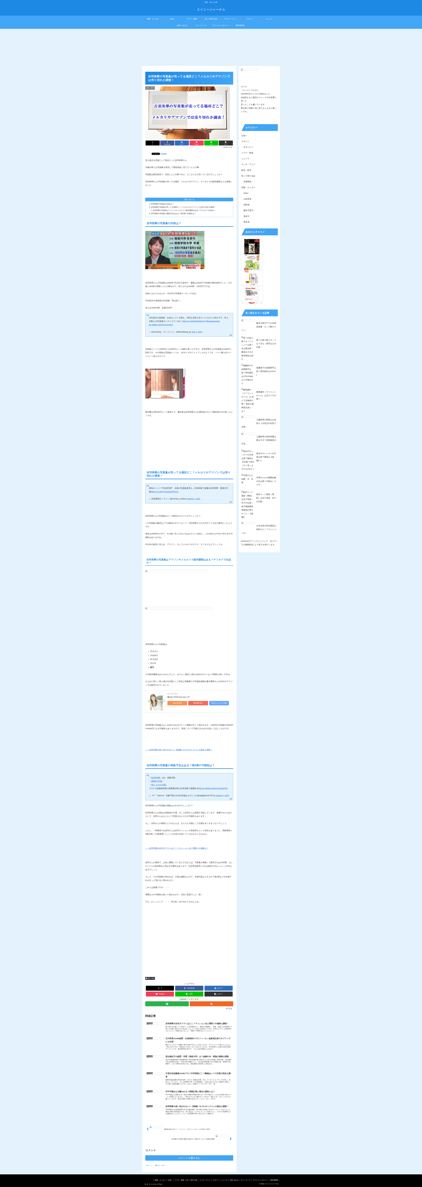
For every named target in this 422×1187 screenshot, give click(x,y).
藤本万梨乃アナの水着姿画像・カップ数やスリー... (258, 326)
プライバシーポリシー (260, 1180)
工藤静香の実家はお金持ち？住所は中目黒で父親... (258, 423)
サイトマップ (245, 1180)
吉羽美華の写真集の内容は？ (162, 204)
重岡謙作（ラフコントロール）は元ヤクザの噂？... (266, 395)
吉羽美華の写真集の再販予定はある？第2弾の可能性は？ (173, 213)
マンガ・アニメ (248, 164)
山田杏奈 (247, 199)
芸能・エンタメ (248, 187)
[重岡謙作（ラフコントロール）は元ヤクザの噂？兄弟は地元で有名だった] (259, 388)
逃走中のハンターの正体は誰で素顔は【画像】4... (266, 457)
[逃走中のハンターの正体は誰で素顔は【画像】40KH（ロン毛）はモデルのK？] (259, 449)
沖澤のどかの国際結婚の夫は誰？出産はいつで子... (266, 481)
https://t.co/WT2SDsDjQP (162, 492)
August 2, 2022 (193, 499)
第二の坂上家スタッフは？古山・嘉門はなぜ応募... (266, 343)
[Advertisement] (211, 46)
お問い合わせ (234, 1180)
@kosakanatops (213, 321)
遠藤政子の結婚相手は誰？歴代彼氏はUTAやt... (266, 371)
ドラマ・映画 (247, 153)
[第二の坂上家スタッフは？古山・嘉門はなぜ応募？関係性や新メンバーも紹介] (259, 336)
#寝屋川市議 (156, 781)
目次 (186, 199)
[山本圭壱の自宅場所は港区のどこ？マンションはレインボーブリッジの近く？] (259, 522)
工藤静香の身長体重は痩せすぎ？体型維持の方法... (258, 440)
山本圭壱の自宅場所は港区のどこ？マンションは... (258, 529)
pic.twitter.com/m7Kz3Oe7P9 (214, 788)
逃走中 (246, 216)
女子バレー (248, 147)
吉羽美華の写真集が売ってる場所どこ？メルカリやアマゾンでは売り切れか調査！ (183, 207)
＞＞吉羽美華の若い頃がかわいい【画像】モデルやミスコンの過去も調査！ (179, 750)
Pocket (164, 154)
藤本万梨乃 (248, 210)
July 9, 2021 (197, 332)
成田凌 (246, 205)
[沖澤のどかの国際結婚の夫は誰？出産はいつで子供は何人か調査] (259, 474)
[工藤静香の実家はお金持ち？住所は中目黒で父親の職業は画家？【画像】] (259, 416)
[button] (226, 143)
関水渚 (246, 222)
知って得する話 (248, 176)
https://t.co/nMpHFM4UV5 (193, 321)
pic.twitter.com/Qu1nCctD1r (161, 325)
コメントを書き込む (189, 1158)
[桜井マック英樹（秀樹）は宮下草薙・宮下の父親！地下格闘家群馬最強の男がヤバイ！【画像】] (259, 490)
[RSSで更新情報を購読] (211, 1003)
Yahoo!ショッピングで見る (219, 703)
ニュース (245, 159)
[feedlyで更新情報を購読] (167, 1003)
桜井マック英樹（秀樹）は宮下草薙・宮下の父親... (266, 498)
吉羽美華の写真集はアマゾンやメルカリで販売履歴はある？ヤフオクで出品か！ (184, 210)
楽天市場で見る (198, 703)
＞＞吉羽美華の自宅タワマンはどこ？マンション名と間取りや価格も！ (177, 848)
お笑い (244, 135)
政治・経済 (151, 978)
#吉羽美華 (155, 778)
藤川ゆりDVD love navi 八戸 (178, 697)
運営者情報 (274, 1180)
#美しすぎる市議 (158, 785)
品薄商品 (247, 182)
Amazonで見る (177, 703)
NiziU (246, 193)
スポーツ (245, 141)
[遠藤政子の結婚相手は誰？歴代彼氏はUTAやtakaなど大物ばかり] (259, 364)
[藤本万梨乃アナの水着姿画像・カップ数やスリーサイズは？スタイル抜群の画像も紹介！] (259, 319)
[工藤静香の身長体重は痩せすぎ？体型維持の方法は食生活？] (259, 433)
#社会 (175, 492)
